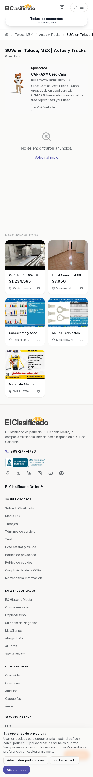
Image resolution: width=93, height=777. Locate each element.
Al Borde (11, 646)
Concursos (13, 683)
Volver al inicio (46, 157)
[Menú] (79, 7)
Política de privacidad (20, 555)
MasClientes (13, 630)
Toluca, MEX (24, 34)
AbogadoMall (14, 638)
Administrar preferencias (26, 760)
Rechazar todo (65, 760)
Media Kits (12, 516)
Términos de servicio (20, 531)
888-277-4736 (23, 451)
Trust (8, 539)
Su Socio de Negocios (21, 623)
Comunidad (13, 675)
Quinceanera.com (17, 607)
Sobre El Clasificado (19, 508)
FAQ (8, 726)
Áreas (9, 706)
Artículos (11, 691)
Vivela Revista (15, 654)
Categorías (13, 698)
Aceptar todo (16, 769)
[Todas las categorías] (62, 7)
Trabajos (11, 524)
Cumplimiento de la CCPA (23, 570)
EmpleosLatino (15, 615)
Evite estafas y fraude (20, 547)
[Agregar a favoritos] (38, 288)
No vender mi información (23, 578)
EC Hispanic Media (18, 599)
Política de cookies (18, 562)
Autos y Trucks (49, 34)
